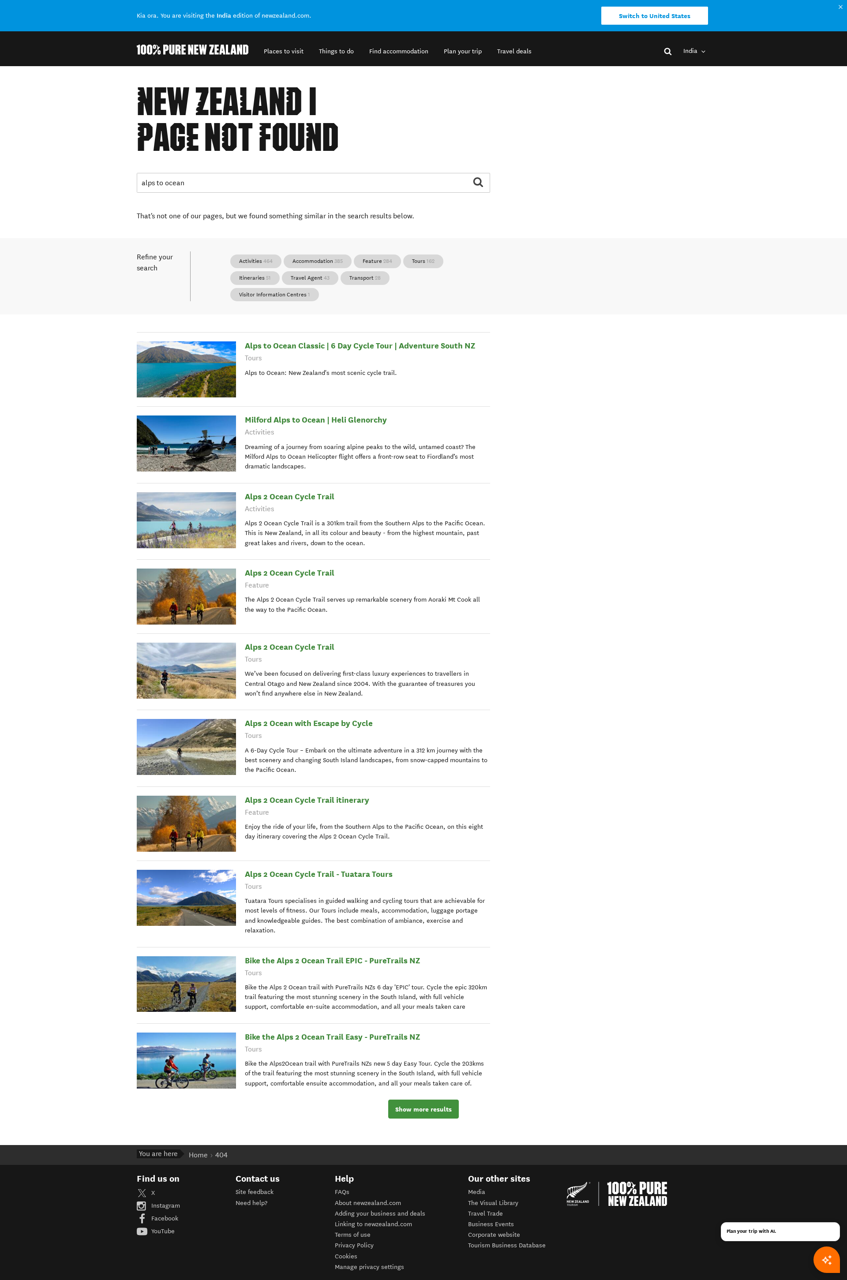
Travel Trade (485, 1213)
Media (476, 1192)
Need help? (251, 1203)
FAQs (342, 1192)
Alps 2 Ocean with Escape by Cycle (309, 723)
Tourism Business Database (507, 1245)
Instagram (165, 1205)
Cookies (346, 1256)
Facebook (164, 1218)
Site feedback (255, 1192)
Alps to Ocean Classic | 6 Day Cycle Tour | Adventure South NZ (360, 346)
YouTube (162, 1231)
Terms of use (353, 1235)
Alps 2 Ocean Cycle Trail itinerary (307, 800)
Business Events (491, 1224)
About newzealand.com (368, 1203)
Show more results (423, 1109)
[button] (284, 51)
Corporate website (494, 1235)
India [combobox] (691, 51)
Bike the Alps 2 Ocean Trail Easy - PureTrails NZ (332, 1037)
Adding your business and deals (380, 1213)
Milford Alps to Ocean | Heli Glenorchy (316, 420)
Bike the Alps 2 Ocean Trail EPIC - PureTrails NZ (332, 960)
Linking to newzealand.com (373, 1224)
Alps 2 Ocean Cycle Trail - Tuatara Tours (319, 874)
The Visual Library (493, 1203)
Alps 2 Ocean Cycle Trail (289, 496)
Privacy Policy (354, 1245)
